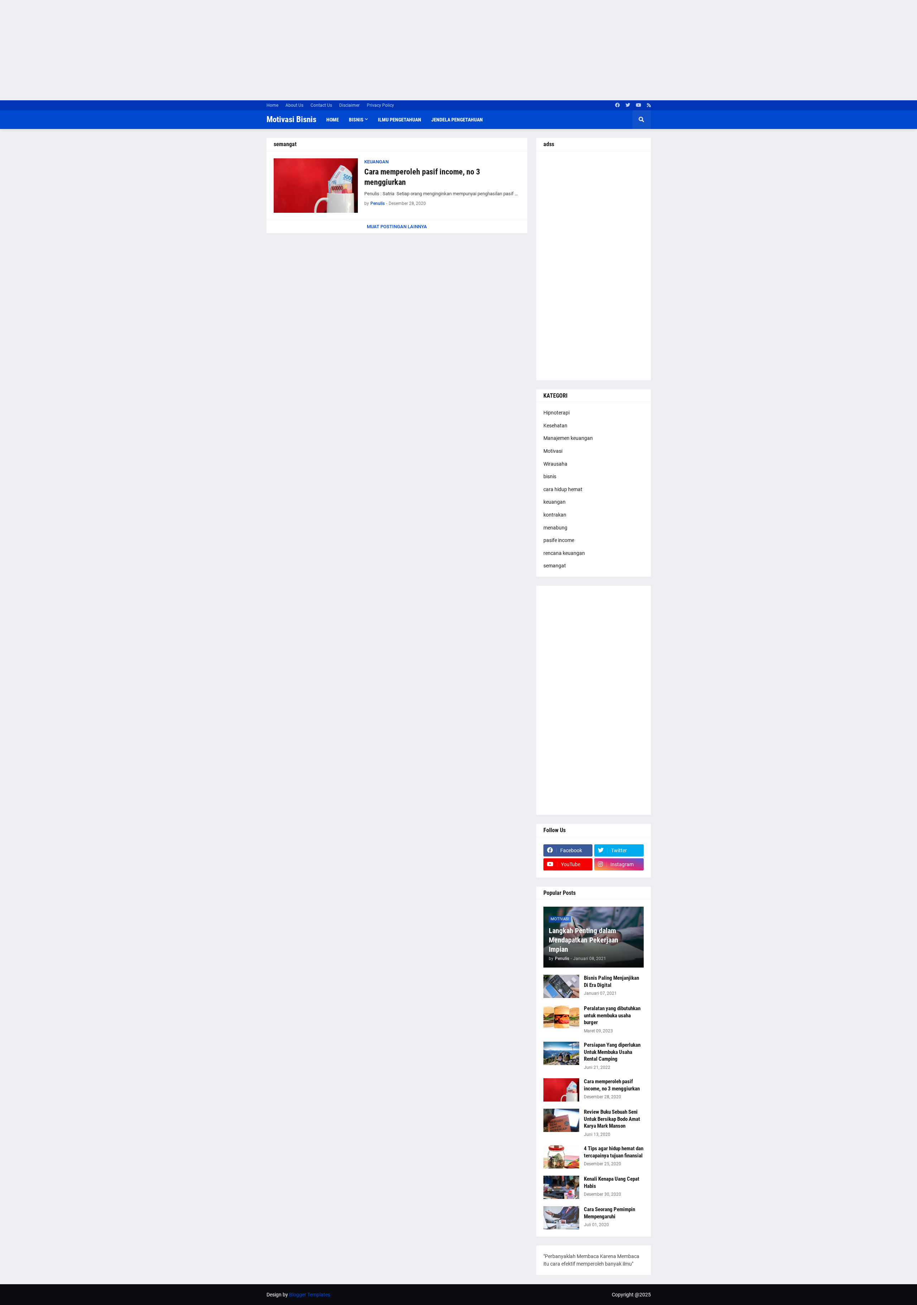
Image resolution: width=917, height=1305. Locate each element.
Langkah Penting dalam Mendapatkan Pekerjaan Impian (583, 940)
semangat (554, 565)
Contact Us (321, 105)
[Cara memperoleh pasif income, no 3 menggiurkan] (316, 185)
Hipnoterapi (556, 413)
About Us (294, 105)
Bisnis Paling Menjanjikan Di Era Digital (611, 981)
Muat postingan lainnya (397, 226)
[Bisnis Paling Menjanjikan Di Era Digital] (561, 986)
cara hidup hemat (562, 489)
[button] (641, 119)
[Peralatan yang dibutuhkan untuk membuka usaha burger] (561, 1016)
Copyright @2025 (631, 1294)
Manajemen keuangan (568, 438)
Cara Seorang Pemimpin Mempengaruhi (609, 1213)
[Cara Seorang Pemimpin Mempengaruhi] (561, 1217)
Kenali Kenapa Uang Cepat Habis (611, 1182)
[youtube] (638, 105)
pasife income (558, 540)
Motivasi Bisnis (291, 119)
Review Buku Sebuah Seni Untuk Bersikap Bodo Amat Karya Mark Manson (612, 1119)
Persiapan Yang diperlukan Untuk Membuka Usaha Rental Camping (612, 1052)
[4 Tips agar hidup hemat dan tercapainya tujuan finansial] (561, 1157)
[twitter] (627, 105)
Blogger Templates (309, 1294)
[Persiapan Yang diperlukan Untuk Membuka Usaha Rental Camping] (561, 1053)
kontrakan (554, 515)
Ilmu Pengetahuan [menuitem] (399, 120)
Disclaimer (349, 105)
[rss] (649, 105)
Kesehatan (555, 425)
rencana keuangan (564, 553)
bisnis (549, 476)
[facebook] (617, 105)
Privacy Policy (380, 105)
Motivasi (552, 451)
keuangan (554, 502)
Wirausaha (555, 464)
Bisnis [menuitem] (356, 120)
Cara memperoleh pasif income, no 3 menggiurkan (422, 177)
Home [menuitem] (332, 120)
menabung (555, 528)
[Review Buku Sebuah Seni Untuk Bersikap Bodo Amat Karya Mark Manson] (561, 1120)
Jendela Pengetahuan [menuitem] (457, 120)
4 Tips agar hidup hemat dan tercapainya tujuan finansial (613, 1152)
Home (272, 105)
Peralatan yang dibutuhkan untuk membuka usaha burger (612, 1015)
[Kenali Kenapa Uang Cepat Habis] (561, 1187)
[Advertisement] (215, 50)
